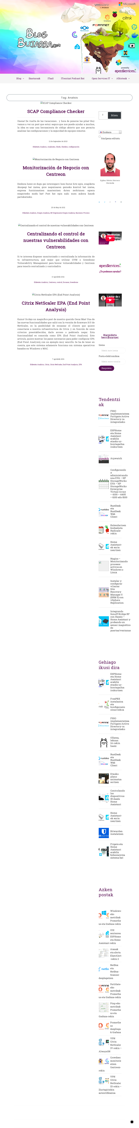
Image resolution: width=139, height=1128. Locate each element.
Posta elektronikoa (109, 356)
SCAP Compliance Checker (56, 111)
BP (51, 213)
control (59, 282)
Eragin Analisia (43, 213)
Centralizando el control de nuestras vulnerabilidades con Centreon (56, 240)
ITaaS (51, 78)
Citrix (47, 364)
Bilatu (114, 115)
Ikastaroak (34, 78)
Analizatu (51, 147)
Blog (18, 78)
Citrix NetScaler (56, 364)
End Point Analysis (70, 364)
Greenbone (74, 282)
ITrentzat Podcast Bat (72, 78)
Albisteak (121, 78)
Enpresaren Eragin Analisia (64, 213)
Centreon (52, 282)
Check (58, 147)
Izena (102, 345)
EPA (80, 364)
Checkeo (64, 147)
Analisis (43, 147)
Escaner (66, 282)
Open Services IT (101, 78)
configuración (74, 147)
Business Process (83, 213)
